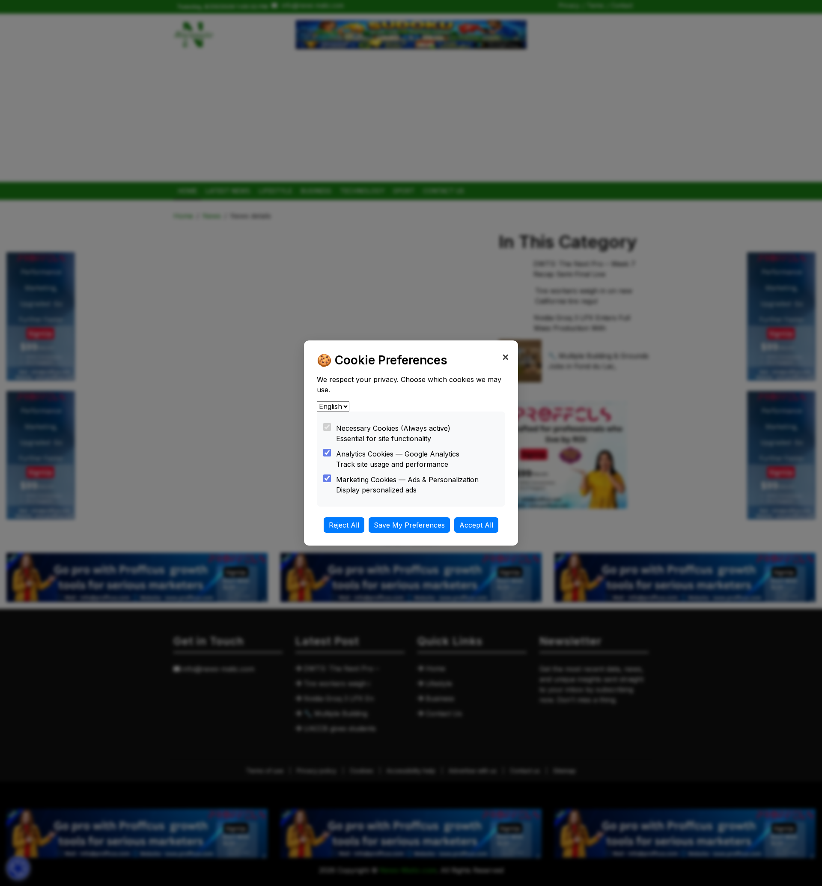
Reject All (344, 525)
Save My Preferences (409, 525)
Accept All (476, 525)
